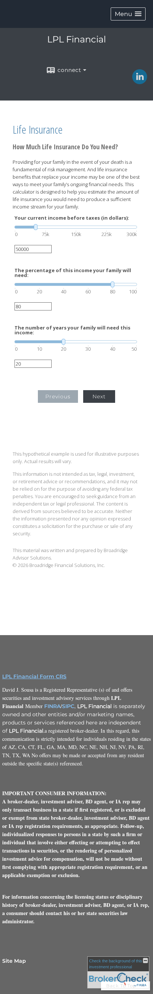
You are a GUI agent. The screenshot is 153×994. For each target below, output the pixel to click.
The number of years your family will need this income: (72, 330)
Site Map (14, 961)
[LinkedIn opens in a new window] (139, 81)
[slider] (75, 227)
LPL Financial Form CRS (34, 676)
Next (99, 396)
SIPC (68, 706)
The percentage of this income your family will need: (72, 273)
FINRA (52, 706)
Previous (58, 396)
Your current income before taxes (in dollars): (71, 218)
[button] (128, 13)
